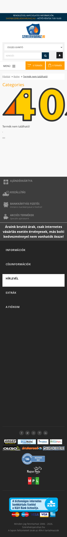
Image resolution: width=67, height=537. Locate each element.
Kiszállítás (18, 192)
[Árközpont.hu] (56, 442)
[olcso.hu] (11, 448)
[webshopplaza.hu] (54, 448)
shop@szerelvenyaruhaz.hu (21, 18)
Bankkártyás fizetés (25, 204)
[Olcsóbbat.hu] (42, 442)
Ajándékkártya (21, 181)
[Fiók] (59, 55)
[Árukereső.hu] (31, 448)
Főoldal (6, 76)
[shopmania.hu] (27, 442)
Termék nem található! (35, 76)
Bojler (16, 76)
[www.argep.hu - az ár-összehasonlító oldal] (10, 442)
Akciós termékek (22, 215)
